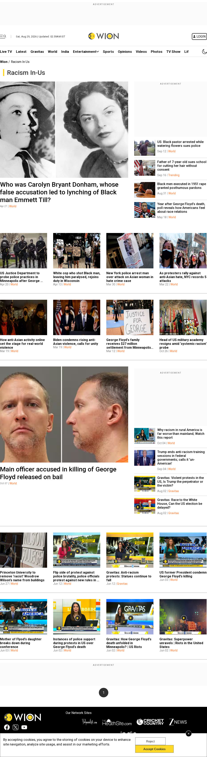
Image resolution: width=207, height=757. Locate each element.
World (52, 52)
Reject (150, 741)
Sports (108, 52)
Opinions (125, 52)
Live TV (6, 52)
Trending (174, 175)
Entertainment (84, 52)
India (65, 52)
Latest (21, 52)
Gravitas (37, 52)
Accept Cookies (154, 749)
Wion (3, 62)
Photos (156, 52)
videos (141, 52)
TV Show (173, 52)
